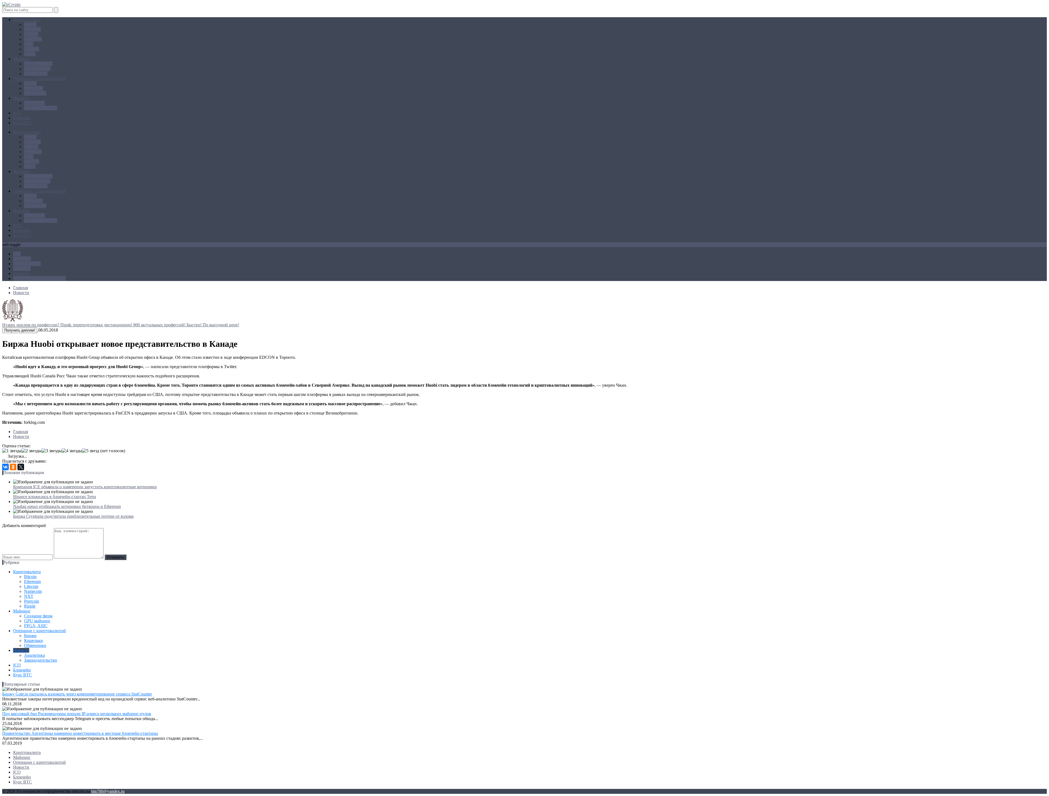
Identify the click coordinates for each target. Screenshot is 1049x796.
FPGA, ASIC (36, 73)
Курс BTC (22, 122)
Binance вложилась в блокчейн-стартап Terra (54, 496)
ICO (17, 113)
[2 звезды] (31, 450)
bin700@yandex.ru (108, 791)
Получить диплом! (19, 330)
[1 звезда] (11, 450)
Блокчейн (22, 118)
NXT (28, 44)
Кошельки (33, 88)
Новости (21, 98)
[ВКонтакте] (5, 467)
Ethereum (32, 29)
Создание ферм (38, 63)
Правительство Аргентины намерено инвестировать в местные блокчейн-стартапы (80, 733)
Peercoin (31, 49)
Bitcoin (30, 24)
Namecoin (33, 39)
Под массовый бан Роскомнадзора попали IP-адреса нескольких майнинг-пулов (76, 713)
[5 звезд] (90, 450)
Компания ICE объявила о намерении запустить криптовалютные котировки (85, 486)
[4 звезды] (72, 450)
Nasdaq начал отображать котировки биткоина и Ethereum (67, 506)
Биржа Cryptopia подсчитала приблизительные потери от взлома (73, 516)
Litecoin (31, 34)
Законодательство (40, 108)
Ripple (30, 54)
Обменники (35, 93)
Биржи (30, 83)
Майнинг (22, 59)
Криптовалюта (27, 19)
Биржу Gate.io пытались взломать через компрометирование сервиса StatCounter (77, 694)
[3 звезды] (52, 450)
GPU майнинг (37, 68)
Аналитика (34, 103)
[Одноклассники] (13, 467)
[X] (20, 467)
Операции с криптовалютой (39, 78)
